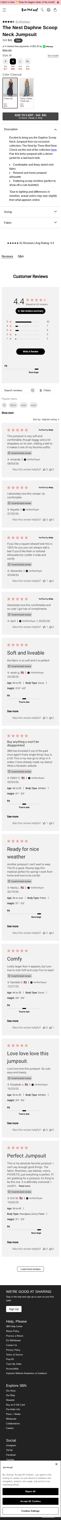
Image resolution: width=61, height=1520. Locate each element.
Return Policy (12, 1331)
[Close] (56, 1464)
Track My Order (14, 1364)
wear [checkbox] (33, 405)
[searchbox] (16, 390)
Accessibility (12, 1369)
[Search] (42, 10)
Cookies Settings (30, 1511)
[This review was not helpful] (50, 469)
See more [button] (12, 711)
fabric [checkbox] (13, 405)
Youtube (10, 1460)
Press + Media (13, 1414)
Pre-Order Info (13, 1409)
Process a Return (14, 1336)
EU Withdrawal (13, 1340)
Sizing (8, 211)
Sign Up (14, 1309)
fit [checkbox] (4, 405)
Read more (24, 1186)
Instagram (11, 1445)
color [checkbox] (23, 405)
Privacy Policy (13, 1350)
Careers (10, 1428)
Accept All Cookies (30, 1501)
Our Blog (10, 1395)
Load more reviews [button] (30, 1269)
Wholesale (11, 1419)
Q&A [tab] (21, 256)
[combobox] (46, 419)
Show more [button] (8, 412)
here (54, 149)
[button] (3, 10)
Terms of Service (14, 1355)
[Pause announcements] (58, 2)
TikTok (9, 1450)
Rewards (10, 1400)
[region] (28, 322)
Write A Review (30, 351)
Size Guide (53, 56)
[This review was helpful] (44, 469)
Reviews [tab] (7, 256)
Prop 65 (10, 1359)
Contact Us (11, 1345)
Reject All (30, 1491)
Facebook (11, 1455)
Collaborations (13, 1423)
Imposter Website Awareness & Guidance (26, 1373)
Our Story (11, 1391)
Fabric (8, 222)
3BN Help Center (14, 1326)
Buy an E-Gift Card (15, 1405)
